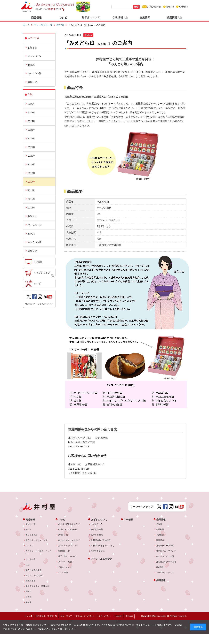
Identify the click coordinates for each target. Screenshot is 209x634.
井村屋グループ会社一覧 (46, 616)
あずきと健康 (97, 535)
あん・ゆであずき (33, 570)
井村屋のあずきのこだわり (102, 545)
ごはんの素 (30, 559)
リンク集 (28, 616)
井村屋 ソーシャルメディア (39, 304)
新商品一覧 (30, 524)
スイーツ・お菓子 (66, 562)
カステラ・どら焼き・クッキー (38, 552)
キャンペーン (34, 56)
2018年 (31, 173)
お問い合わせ (154, 6)
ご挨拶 (159, 524)
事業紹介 (160, 535)
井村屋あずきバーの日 (166, 562)
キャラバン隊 (34, 73)
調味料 (29, 591)
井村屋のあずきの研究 (101, 540)
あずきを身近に (98, 551)
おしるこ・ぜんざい (34, 575)
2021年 (31, 147)
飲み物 (29, 597)
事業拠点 (160, 540)
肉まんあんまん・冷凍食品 (37, 586)
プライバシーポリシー (85, 616)
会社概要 (160, 529)
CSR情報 (128, 519)
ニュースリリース (43, 25)
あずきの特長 (97, 529)
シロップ (29, 545)
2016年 (31, 190)
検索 (136, 7)
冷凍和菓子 (30, 581)
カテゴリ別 (33, 38)
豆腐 (28, 565)
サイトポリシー (144, 625)
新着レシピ (63, 535)
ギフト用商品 (31, 535)
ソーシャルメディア (165, 572)
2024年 (31, 121)
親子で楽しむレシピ (67, 556)
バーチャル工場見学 (101, 559)
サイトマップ (66, 616)
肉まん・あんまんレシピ (69, 540)
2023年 (31, 130)
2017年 (60, 25)
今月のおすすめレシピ (68, 529)
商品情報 (30, 519)
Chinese (183, 6)
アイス (29, 529)
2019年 (31, 164)
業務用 (29, 602)
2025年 (31, 112)
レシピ (37, 283)
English (170, 6)
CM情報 (38, 261)
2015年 (31, 199)
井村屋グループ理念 (165, 545)
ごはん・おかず (65, 567)
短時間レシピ (64, 551)
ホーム (26, 25)
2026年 (31, 104)
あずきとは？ (97, 524)
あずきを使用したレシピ (69, 524)
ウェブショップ (42, 272)
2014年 (31, 207)
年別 (30, 94)
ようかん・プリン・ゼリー (37, 540)
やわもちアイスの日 (165, 556)
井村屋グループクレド (166, 551)
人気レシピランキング (68, 545)
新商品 (31, 64)
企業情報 (161, 519)
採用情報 (161, 580)
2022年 (31, 138)
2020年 (31, 155)
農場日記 (32, 82)
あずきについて (99, 519)
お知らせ (32, 47)
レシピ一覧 (63, 572)
